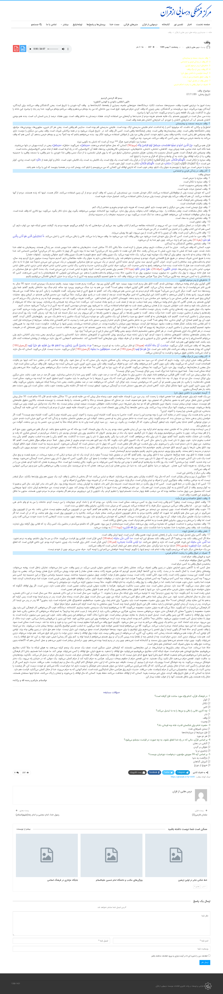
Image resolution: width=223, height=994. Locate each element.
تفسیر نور (178, 24)
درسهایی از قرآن (149, 24)
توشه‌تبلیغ (77, 24)
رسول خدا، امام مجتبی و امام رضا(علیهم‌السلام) (37, 815)
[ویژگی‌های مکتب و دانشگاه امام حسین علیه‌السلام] (111, 855)
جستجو (35, 24)
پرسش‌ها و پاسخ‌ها (96, 24)
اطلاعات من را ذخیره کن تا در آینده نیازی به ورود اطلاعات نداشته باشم (180, 956)
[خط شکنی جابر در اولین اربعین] (176, 855)
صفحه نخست (203, 24)
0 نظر (138, 47)
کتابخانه (166, 24)
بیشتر (65, 24)
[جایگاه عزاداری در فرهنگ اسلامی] (47, 855)
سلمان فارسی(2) (199, 815)
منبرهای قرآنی (131, 24)
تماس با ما (51, 24)
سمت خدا (114, 24)
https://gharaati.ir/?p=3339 (182, 777)
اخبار (189, 24)
